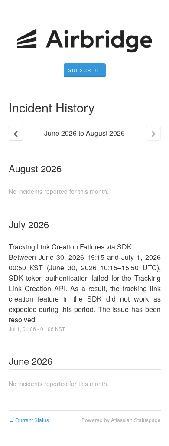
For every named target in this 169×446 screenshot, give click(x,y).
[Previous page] (16, 133)
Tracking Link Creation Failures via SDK (70, 247)
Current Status (29, 419)
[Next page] (153, 133)
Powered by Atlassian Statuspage (121, 419)
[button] (85, 70)
